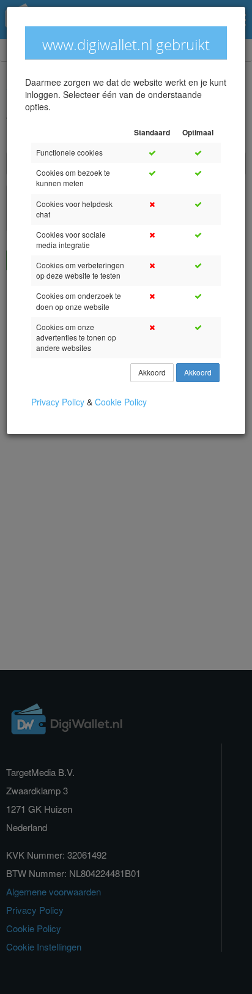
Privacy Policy (59, 402)
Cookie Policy (121, 402)
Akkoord (152, 372)
